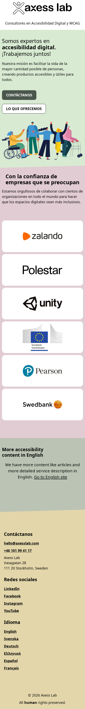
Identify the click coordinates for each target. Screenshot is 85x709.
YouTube (11, 610)
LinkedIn (12, 588)
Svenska (11, 638)
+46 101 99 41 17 (18, 550)
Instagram (13, 603)
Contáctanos (19, 95)
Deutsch (11, 646)
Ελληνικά (12, 653)
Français (11, 668)
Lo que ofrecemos (24, 108)
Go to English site (50, 477)
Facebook (12, 596)
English (10, 631)
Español (11, 660)
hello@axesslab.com (21, 543)
